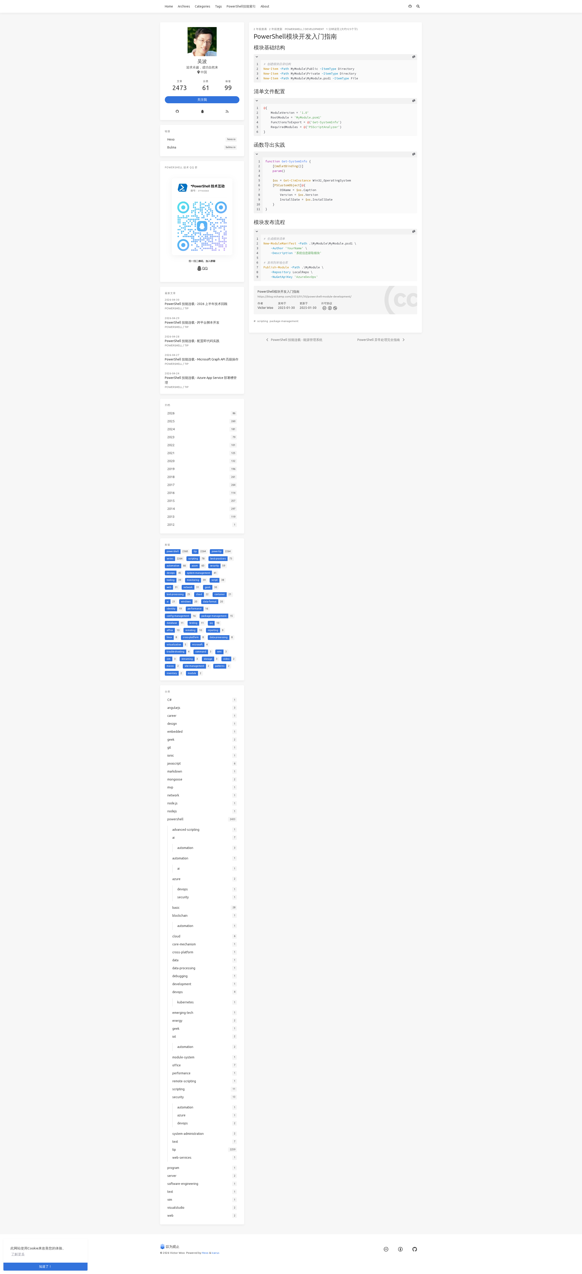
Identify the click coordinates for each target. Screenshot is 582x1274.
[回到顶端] (434, 1264)
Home (169, 6)
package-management (284, 321)
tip (186, 308)
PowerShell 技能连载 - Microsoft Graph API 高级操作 (201, 359)
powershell (293, 29)
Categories (202, 6)
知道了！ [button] (45, 1266)
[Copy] (413, 57)
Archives (184, 6)
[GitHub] (410, 6)
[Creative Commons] (324, 308)
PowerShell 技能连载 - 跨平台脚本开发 (192, 322)
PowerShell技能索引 (241, 6)
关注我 (202, 99)
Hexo (205, 1252)
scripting (262, 321)
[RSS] (227, 111)
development (314, 29)
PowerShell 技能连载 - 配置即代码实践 (192, 341)
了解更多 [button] (18, 1254)
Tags (218, 6)
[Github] (177, 111)
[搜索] (418, 6)
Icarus (215, 1252)
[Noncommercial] (335, 308)
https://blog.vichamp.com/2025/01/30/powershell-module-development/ (304, 296)
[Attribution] (329, 308)
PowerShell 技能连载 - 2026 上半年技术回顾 (196, 304)
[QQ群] (202, 111)
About (265, 6)
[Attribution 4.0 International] (400, 1249)
